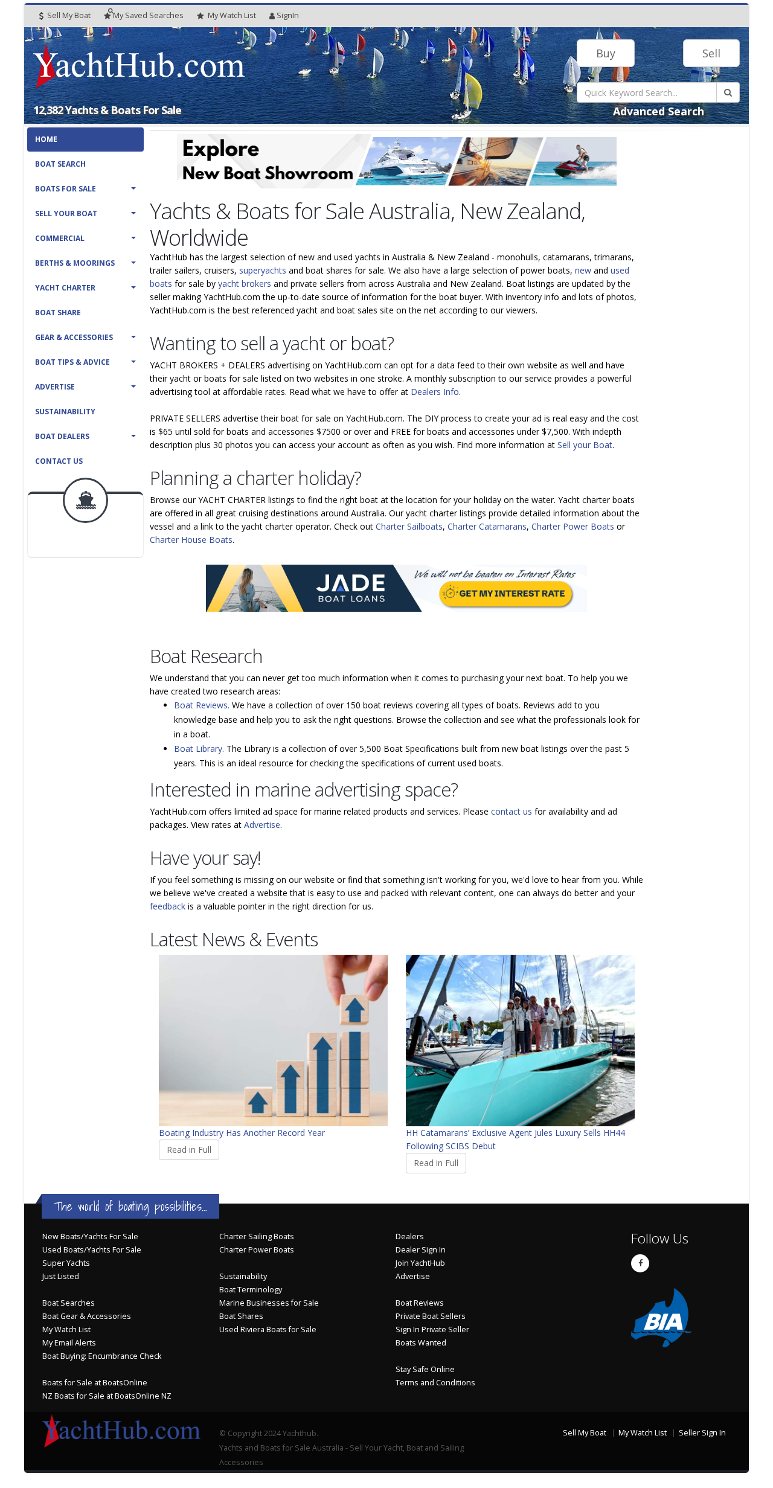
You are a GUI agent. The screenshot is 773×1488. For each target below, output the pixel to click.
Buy (605, 53)
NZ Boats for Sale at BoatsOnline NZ (107, 1396)
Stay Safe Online (425, 1369)
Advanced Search (658, 111)
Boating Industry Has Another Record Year (242, 1132)
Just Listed (60, 1276)
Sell (711, 53)
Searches (148, 15)
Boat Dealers (62, 436)
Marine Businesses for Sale (269, 1303)
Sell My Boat (68, 15)
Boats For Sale (65, 189)
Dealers (410, 1236)
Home (46, 139)
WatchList (232, 15)
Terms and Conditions (435, 1382)
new (583, 270)
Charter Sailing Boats (256, 1236)
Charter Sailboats (409, 526)
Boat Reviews (420, 1303)
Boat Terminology (250, 1289)
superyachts (262, 270)
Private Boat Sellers (431, 1316)
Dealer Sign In (421, 1250)
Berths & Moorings (75, 263)
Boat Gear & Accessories (86, 1316)
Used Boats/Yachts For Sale (91, 1250)
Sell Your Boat (66, 213)
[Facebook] (640, 1263)
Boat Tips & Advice (72, 362)
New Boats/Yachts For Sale (90, 1236)
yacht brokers (244, 283)
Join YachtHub (420, 1263)
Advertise (55, 387)
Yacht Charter (65, 288)
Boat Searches (68, 1303)
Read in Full (189, 1149)
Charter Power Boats (572, 526)
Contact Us (59, 461)
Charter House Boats (191, 539)
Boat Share (58, 312)
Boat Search (60, 164)
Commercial (60, 238)
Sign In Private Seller (432, 1329)
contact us (511, 811)
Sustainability (65, 411)
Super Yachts (66, 1263)
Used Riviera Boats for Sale (267, 1329)
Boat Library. (199, 748)
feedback (167, 906)
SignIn (288, 15)
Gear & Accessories (74, 337)
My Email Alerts (69, 1343)
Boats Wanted (421, 1343)
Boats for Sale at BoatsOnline (94, 1382)
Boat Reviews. (201, 705)
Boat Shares (241, 1316)
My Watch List (66, 1329)
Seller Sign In (702, 1433)
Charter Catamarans (487, 526)
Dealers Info (435, 391)
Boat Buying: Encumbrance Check (101, 1356)
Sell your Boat (584, 445)
